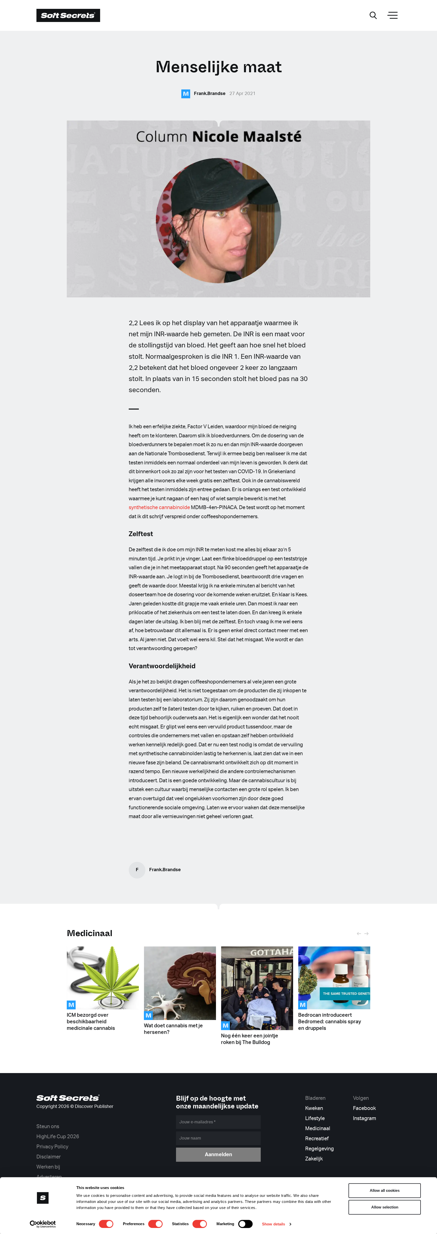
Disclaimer (48, 1156)
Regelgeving (319, 1148)
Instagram (364, 1118)
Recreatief (317, 1138)
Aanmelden (218, 1154)
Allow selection (384, 1207)
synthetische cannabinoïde (159, 507)
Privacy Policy (52, 1146)
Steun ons (47, 1126)
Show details (273, 1224)
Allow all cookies (385, 1190)
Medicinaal (90, 933)
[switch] (155, 1224)
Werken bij (48, 1167)
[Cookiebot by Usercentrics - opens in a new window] (43, 1224)
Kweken (314, 1108)
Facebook (364, 1108)
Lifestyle (315, 1118)
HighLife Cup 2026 (57, 1136)
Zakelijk (314, 1158)
